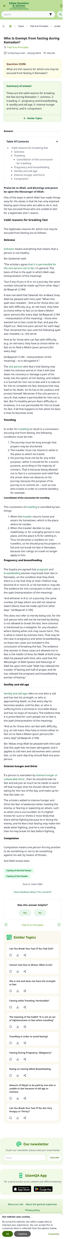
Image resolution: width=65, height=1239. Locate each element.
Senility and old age (26, 171)
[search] (60, 14)
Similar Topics (34, 118)
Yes (25, 912)
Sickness (19, 151)
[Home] (10, 26)
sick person (16, 366)
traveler (27, 516)
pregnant (42, 569)
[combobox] (26, 14)
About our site (15, 1204)
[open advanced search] (50, 14)
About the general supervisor (41, 1204)
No (40, 912)
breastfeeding (12, 573)
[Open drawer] (61, 6)
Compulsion (21, 178)
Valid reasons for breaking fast (30, 148)
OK (7, 1233)
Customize (53, 1233)
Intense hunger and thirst (29, 175)
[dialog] (31, 1226)
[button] (10, 955)
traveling (23, 429)
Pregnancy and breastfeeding (32, 167)
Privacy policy (32, 1210)
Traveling (20, 155)
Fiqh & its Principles (18, 47)
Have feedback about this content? (32, 891)
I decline (22, 1233)
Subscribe (54, 1157)
